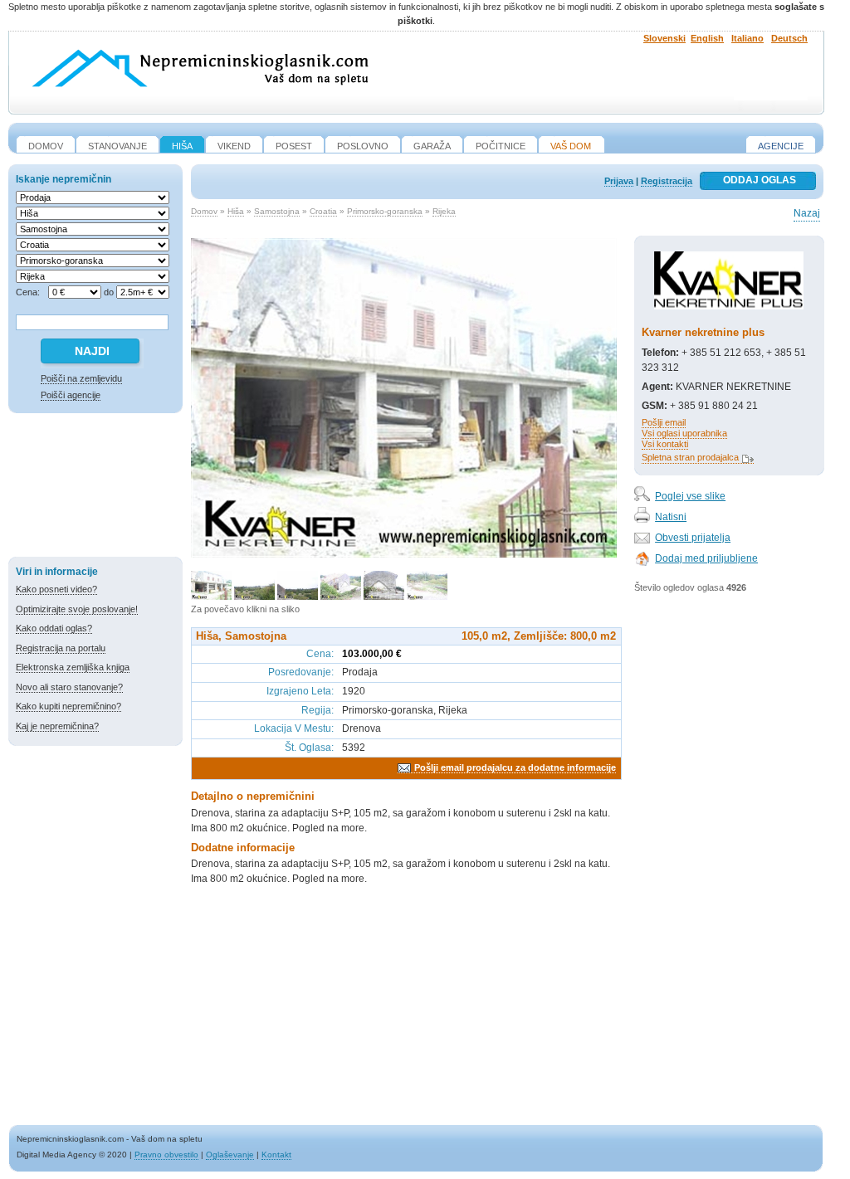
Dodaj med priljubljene (706, 558)
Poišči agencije (70, 395)
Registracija (666, 181)
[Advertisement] (95, 488)
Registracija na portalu (60, 648)
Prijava (618, 181)
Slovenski (664, 38)
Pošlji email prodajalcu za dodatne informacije (515, 767)
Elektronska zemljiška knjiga (72, 667)
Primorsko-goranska (385, 211)
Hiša (235, 211)
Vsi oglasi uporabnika (684, 433)
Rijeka (444, 211)
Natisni (670, 517)
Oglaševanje (230, 1154)
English (707, 38)
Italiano (747, 38)
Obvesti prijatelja (692, 537)
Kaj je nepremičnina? (57, 726)
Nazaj (807, 213)
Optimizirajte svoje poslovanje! (77, 609)
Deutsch (789, 38)
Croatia (323, 211)
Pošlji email (664, 422)
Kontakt (276, 1154)
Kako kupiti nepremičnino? (68, 706)
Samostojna (277, 211)
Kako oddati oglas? (54, 628)
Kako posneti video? (56, 589)
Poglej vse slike (690, 496)
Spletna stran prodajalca (690, 457)
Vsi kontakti (665, 444)
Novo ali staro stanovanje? (69, 687)
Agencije (781, 146)
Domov (204, 211)
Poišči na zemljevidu (81, 378)
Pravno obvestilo (166, 1154)
